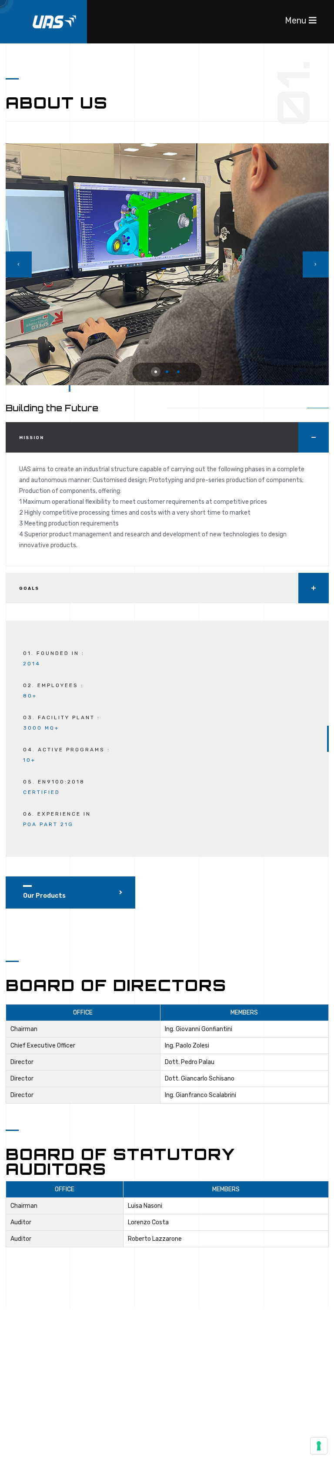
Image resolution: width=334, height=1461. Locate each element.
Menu (297, 20)
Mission (31, 437)
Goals (29, 588)
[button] (155, 371)
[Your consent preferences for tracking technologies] (319, 1446)
